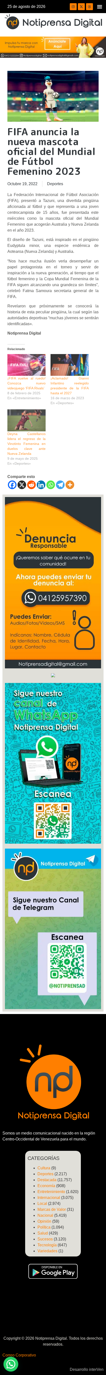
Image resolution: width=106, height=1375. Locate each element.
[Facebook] (12, 484)
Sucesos (45, 1239)
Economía (46, 1186)
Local (42, 1203)
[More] (70, 484)
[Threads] (89, 6)
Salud (42, 1233)
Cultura (43, 1168)
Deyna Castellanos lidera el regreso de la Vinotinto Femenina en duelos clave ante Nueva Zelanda (26, 444)
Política (44, 1227)
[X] (22, 484)
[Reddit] (31, 484)
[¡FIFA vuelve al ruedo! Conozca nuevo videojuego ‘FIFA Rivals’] (26, 365)
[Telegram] (60, 484)
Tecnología (47, 1245)
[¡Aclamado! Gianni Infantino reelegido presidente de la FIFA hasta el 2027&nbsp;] (70, 365)
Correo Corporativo (19, 1355)
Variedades (47, 1251)
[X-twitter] (81, 6)
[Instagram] (73, 6)
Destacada (46, 1180)
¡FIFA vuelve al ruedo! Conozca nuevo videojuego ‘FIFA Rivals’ (26, 383)
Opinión (44, 1221)
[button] (99, 6)
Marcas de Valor (51, 1209)
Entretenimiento (51, 1192)
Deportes (55, 184)
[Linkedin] (41, 484)
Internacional (48, 1198)
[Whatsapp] (50, 484)
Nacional (45, 1215)
